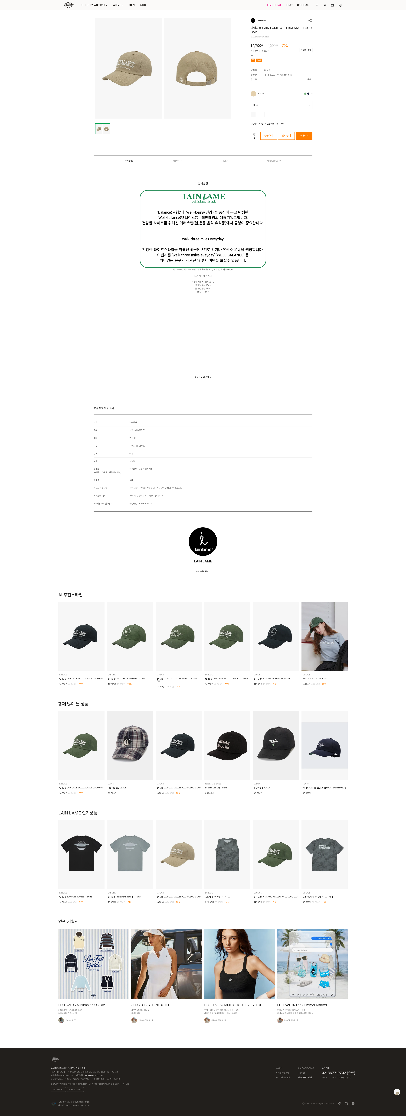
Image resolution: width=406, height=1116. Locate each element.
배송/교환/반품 (274, 160)
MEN (132, 5)
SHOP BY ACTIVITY (94, 5)
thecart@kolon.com (93, 1075)
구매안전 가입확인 (75, 1090)
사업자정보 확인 (58, 1090)
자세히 (309, 79)
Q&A (225, 160)
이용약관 (301, 1073)
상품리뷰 (177, 160)
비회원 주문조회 (282, 1073)
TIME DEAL (274, 5)
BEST (289, 5)
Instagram (346, 1103)
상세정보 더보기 (202, 377)
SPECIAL (303, 5)
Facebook (353, 1103)
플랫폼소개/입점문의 (306, 1068)
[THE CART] (55, 1059)
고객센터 (325, 1068)
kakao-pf (339, 1103)
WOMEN (118, 5)
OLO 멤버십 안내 (283, 1077)
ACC (143, 5)
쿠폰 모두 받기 (306, 50)
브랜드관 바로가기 (203, 571)
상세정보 (128, 160)
